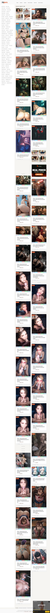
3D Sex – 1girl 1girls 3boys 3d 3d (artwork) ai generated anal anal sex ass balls (23, 220)
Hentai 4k (35, 2)
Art (11, 18)
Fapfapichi (4, 40)
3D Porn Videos (30, 2)
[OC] (3, 84)
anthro (10, 16)
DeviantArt (10, 33)
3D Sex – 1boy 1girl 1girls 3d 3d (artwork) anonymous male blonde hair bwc (38, 367)
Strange (3, 72)
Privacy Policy (26, 611)
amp (3, 16)
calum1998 (21, 52)
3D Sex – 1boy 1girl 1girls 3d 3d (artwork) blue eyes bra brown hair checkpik (38, 307)
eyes (3, 38)
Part (3, 64)
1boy (3, 6)
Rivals (8, 69)
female (8, 40)
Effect (7, 35)
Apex (3, 18)
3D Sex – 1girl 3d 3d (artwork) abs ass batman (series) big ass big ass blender (39, 94)
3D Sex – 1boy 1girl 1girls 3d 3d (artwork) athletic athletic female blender (22, 72)
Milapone (4, 57)
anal (6, 16)
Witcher (3, 81)
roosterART (36, 462)
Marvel (3, 55)
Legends (8, 52)
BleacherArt (21, 473)
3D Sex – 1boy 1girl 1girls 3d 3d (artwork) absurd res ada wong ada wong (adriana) (38, 275)
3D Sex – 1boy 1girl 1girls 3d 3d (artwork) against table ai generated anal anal (23, 564)
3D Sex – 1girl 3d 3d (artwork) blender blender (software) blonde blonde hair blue (39, 69)
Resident (4, 69)
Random (21, 2)
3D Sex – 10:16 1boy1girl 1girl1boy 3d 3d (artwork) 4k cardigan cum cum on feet (39, 460)
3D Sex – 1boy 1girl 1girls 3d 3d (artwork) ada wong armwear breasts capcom (23, 265)
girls (10, 45)
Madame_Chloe (37, 25)
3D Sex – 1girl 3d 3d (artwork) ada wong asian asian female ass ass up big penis (38, 219)
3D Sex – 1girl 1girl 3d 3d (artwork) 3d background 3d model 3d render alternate (23, 471)
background (8, 21)
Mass (8, 55)
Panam (8, 62)
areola (7, 18)
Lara (7, 50)
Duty (3, 35)
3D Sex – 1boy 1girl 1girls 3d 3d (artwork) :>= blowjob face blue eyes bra (23, 501)
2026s (8, 11)
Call (3, 28)
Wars (3, 79)
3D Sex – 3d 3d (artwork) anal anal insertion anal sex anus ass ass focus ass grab (23, 238)
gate (3, 45)
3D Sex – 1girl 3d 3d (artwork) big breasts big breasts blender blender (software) (38, 47)
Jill (6, 47)
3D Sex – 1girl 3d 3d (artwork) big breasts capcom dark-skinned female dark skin (39, 199)
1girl (7, 6)
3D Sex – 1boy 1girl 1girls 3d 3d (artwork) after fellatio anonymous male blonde (38, 397)
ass (3, 21)
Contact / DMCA (31, 611)
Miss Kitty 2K (9, 57)
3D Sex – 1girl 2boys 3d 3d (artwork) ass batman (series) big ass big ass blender (22, 100)
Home (17, 2)
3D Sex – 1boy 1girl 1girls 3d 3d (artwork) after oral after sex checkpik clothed (23, 295)
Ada (7, 13)
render (3, 67)
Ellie (11, 35)
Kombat (3, 50)
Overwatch (4, 62)
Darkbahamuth (4, 33)
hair (3, 47)
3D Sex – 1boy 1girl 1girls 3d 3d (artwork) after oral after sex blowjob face (23, 350)
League (3, 52)
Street (8, 72)
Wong (7, 81)
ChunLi (3, 30)
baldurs (3, 23)
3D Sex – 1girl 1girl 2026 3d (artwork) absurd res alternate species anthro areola (39, 479)
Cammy (7, 28)
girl (7, 45)
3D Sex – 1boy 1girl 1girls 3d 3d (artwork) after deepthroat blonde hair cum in (39, 23)
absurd (3, 13)
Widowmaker (8, 79)
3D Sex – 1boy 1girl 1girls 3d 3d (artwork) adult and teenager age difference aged (22, 532)
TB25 (3, 74)
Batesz (8, 23)
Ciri (7, 30)
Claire (11, 30)
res (7, 67)
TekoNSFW (7, 74)
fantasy (7, 38)
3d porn (33, 9)
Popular (25, 2)
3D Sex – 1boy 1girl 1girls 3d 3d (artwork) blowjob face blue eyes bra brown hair (23, 409)
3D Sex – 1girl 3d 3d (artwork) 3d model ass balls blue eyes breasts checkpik (22, 320)
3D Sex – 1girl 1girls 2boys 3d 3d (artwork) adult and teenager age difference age (38, 511)
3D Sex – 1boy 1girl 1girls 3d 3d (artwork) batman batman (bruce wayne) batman (38, 119)
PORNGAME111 (8, 64)
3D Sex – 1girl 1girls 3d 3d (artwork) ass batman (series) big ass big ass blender (22, 188)
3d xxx (3, 11)
